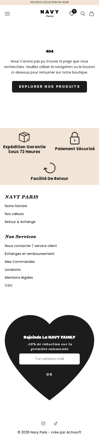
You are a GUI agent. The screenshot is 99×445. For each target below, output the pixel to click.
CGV (8, 285)
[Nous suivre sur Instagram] (43, 423)
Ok (49, 374)
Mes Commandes (20, 261)
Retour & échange (20, 221)
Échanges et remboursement (30, 253)
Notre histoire (16, 206)
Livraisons (13, 269)
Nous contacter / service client (31, 245)
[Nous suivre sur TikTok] (55, 423)
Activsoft (73, 432)
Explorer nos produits (49, 86)
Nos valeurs (14, 213)
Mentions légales (19, 277)
